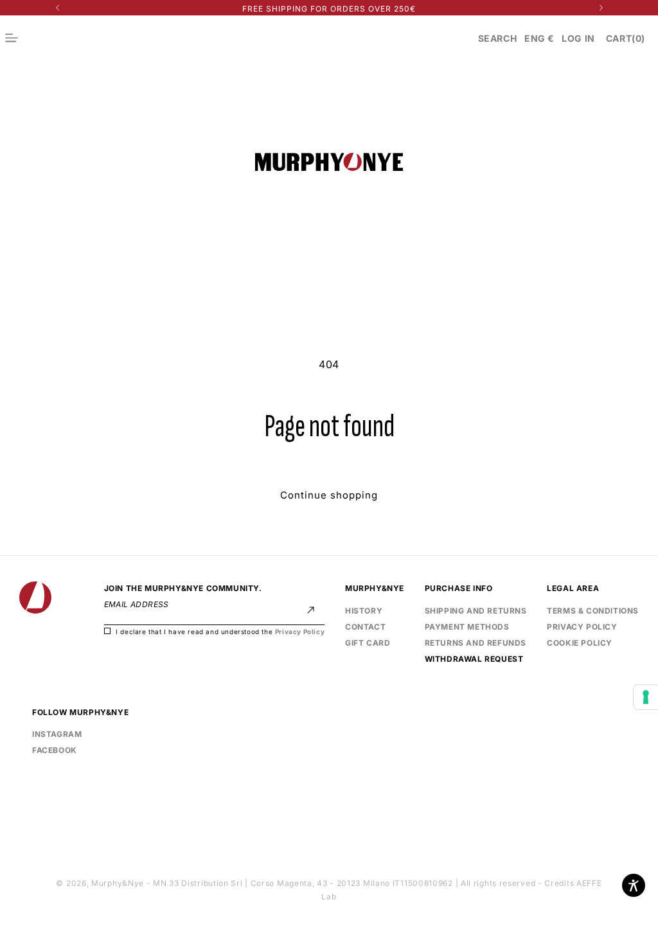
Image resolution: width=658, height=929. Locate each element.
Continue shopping (329, 495)
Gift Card (367, 643)
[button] (497, 38)
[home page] (35, 597)
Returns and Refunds (475, 643)
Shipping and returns (476, 610)
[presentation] (646, 697)
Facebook (54, 748)
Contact (365, 627)
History (363, 610)
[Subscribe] (310, 610)
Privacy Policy (300, 631)
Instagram (57, 734)
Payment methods (467, 627)
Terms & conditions (593, 610)
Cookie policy (579, 643)
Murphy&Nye (117, 883)
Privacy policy (582, 625)
